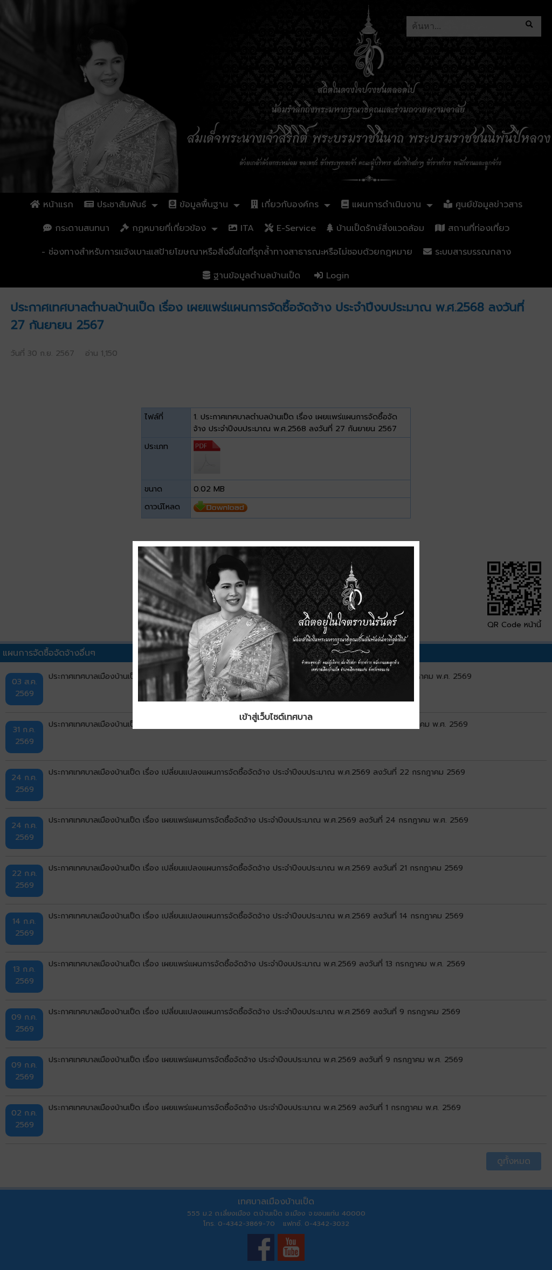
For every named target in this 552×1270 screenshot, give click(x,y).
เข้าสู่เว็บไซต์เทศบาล (276, 717)
